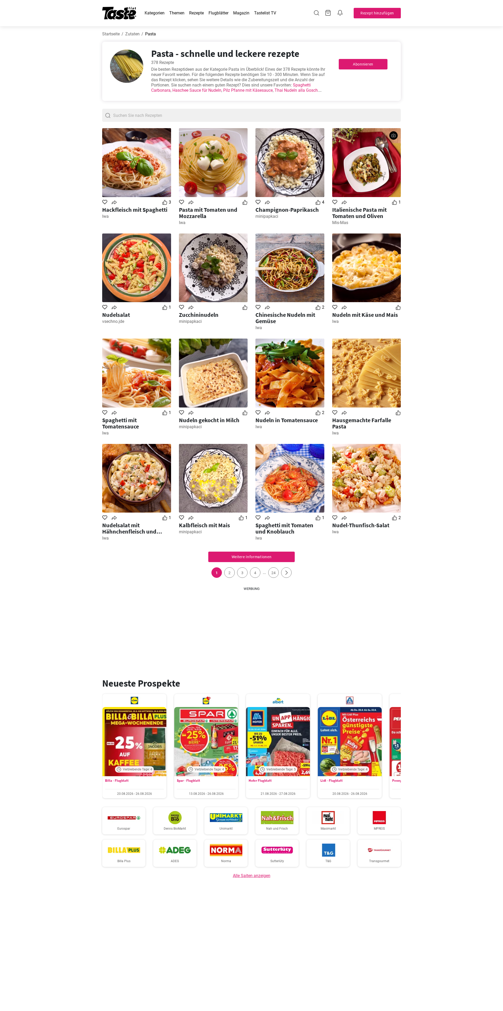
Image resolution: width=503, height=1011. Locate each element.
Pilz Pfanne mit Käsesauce (248, 90)
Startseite (111, 33)
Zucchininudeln (198, 315)
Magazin (241, 12)
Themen (176, 12)
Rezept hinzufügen (377, 13)
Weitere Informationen (252, 557)
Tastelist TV (265, 12)
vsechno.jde (113, 321)
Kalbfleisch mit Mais (204, 525)
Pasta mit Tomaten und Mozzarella (208, 212)
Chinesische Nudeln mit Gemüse (285, 318)
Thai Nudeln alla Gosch (296, 90)
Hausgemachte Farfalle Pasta (361, 423)
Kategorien (155, 12)
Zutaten (132, 33)
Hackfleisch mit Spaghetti (134, 209)
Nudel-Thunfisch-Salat (360, 525)
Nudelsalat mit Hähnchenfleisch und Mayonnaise (129, 528)
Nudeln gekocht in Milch (209, 420)
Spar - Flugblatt (188, 780)
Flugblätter (218, 12)
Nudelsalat (116, 315)
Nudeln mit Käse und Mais (365, 315)
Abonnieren (363, 64)
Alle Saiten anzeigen (251, 875)
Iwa (105, 216)
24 (273, 573)
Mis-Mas (340, 222)
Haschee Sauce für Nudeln (196, 90)
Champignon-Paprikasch (287, 209)
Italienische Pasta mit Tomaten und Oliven (359, 212)
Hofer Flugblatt (260, 780)
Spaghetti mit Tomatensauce (120, 423)
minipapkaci (266, 216)
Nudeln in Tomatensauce (286, 420)
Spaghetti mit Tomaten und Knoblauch (284, 528)
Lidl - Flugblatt (331, 780)
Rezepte (196, 12)
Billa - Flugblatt (117, 780)
